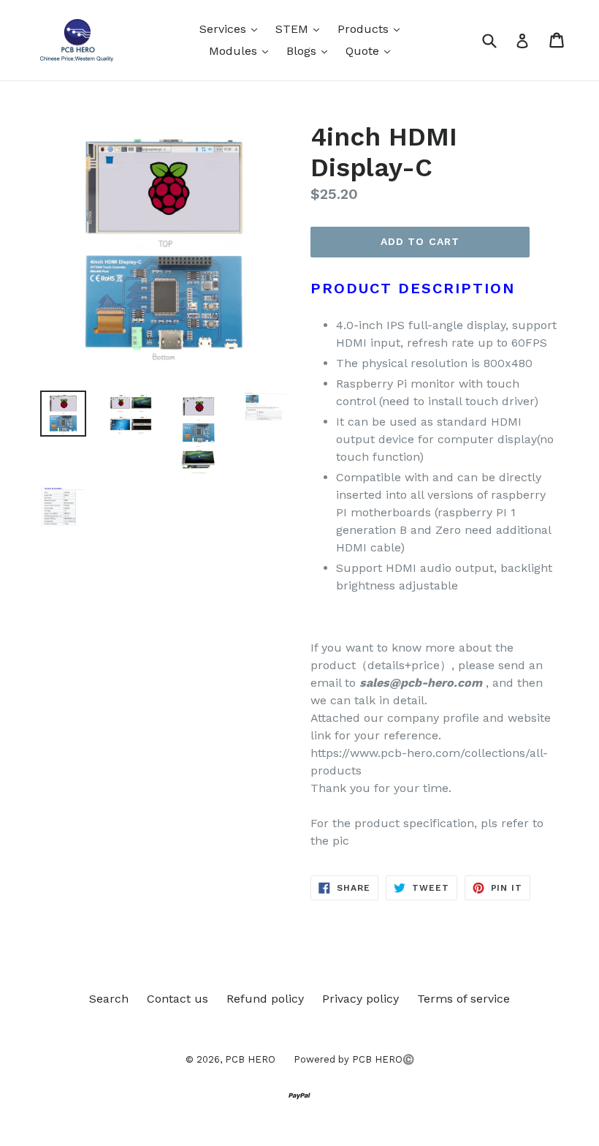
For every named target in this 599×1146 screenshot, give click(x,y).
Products (372, 28)
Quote (371, 50)
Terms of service (463, 999)
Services (231, 28)
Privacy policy (360, 999)
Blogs (310, 50)
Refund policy (265, 999)
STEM (301, 28)
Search (109, 999)
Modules (242, 50)
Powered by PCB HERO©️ (354, 1059)
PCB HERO (250, 1059)
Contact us (177, 999)
